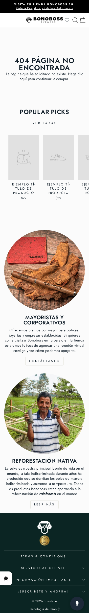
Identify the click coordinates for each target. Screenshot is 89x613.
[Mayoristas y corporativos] (44, 270)
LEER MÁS (44, 504)
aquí (23, 79)
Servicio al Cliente (43, 568)
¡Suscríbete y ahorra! (43, 591)
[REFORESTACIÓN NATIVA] (44, 413)
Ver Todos (44, 123)
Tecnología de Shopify (44, 609)
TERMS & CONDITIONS (43, 556)
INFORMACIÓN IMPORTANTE (43, 580)
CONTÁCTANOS (44, 361)
